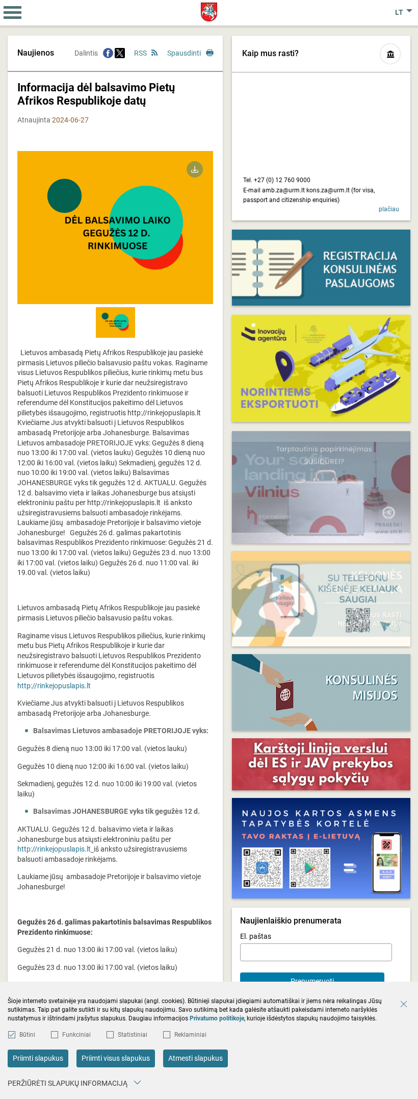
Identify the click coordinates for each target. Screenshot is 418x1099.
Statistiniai (132, 1034)
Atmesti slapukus (195, 1058)
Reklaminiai (190, 1034)
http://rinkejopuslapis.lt (54, 686)
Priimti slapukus (38, 1058)
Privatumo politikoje (217, 1018)
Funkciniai (76, 1034)
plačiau (389, 209)
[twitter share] (120, 53)
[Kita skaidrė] (178, 235)
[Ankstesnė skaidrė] (52, 235)
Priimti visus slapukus (116, 1058)
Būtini (27, 1034)
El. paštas (255, 936)
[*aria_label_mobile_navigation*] (12, 13)
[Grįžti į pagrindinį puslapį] (209, 12)
